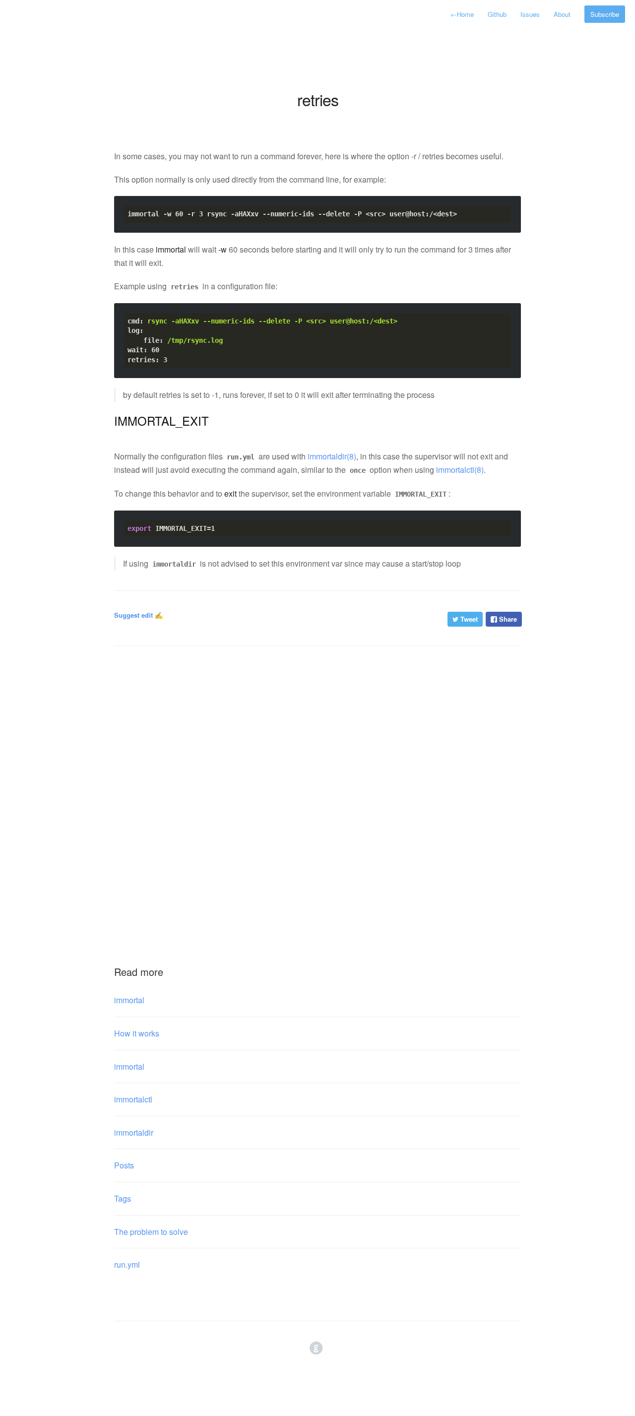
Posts (124, 1165)
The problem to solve (151, 1231)
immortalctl (133, 1099)
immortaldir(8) (332, 456)
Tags (122, 1198)
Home (462, 14)
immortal (129, 1000)
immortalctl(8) (460, 469)
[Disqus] (317, 790)
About (562, 14)
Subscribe (604, 14)
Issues (530, 14)
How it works (136, 1033)
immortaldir (133, 1132)
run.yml (127, 1264)
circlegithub (316, 1348)
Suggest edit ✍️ (138, 615)
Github (497, 14)
